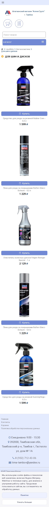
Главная (4, 419)
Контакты (5, 422)
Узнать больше (24, 502)
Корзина (5, 425)
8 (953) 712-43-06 (25, 458)
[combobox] (24, 35)
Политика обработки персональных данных (20, 428)
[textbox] (24, 35)
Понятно (25, 495)
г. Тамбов (28, 13)
